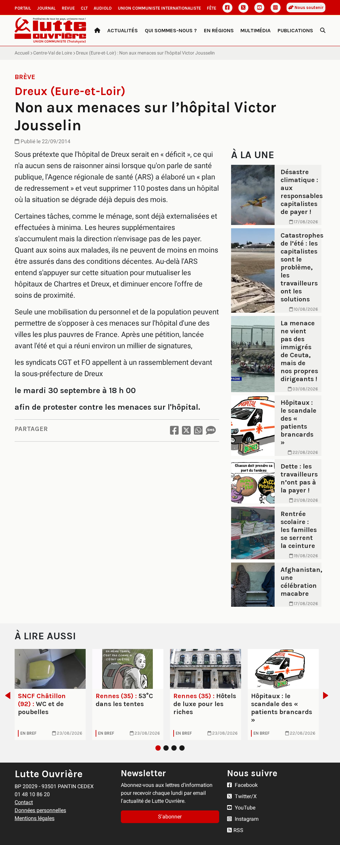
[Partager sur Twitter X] (186, 430)
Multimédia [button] (255, 30)
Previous (5, 695)
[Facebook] (227, 8)
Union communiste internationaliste (159, 8)
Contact (24, 802)
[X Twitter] (243, 8)
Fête (211, 8)
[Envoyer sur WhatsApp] (198, 430)
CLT (84, 8)
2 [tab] (166, 748)
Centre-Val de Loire (52, 52)
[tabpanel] (50, 694)
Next (327, 695)
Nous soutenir (309, 7)
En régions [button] (219, 30)
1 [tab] (158, 748)
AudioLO (103, 8)
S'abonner (170, 816)
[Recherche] (322, 31)
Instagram (246, 819)
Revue (68, 8)
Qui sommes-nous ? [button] (171, 30)
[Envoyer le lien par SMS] (211, 430)
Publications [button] (295, 30)
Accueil (22, 52)
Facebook (245, 785)
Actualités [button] (122, 30)
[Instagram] (276, 8)
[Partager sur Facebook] (174, 430)
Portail (23, 8)
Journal (46, 8)
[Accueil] (97, 31)
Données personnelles (40, 810)
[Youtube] (259, 8)
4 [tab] (182, 748)
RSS (238, 830)
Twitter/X (245, 796)
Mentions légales (34, 818)
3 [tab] (174, 748)
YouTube (244, 807)
